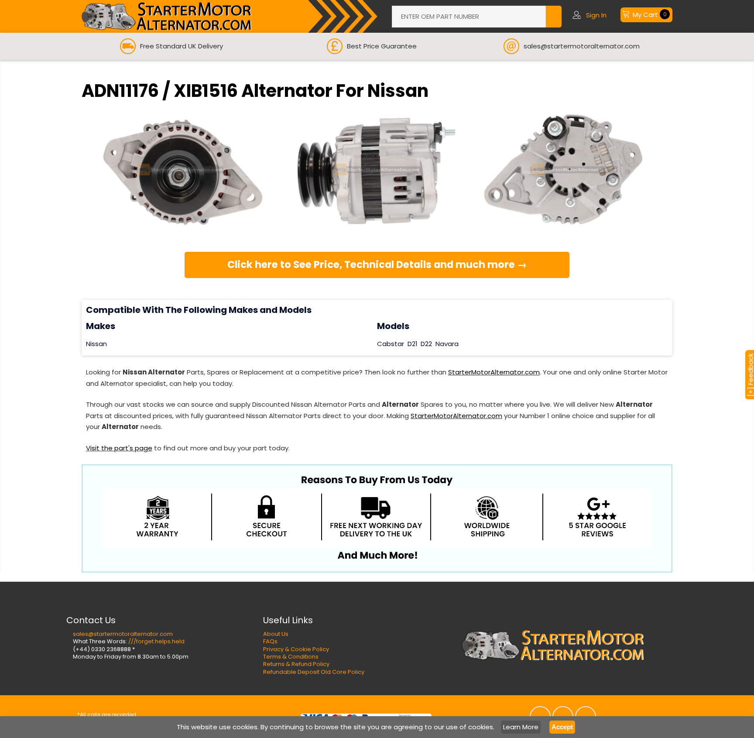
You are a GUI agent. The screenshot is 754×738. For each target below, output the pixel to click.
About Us (275, 634)
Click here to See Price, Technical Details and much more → (377, 264)
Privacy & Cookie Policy (296, 649)
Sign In (596, 15)
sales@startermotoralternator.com (123, 634)
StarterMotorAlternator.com (494, 372)
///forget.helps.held (156, 641)
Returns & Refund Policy (296, 664)
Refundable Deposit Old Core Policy (313, 672)
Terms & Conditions (291, 656)
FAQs (270, 641)
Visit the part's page (119, 448)
